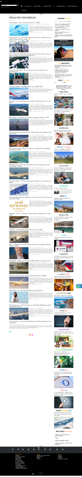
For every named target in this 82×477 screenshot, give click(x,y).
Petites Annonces (72, 6)
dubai (33, 92)
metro (43, 269)
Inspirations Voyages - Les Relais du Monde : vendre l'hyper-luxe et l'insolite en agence (63, 87)
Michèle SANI (32, 73)
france (41, 92)
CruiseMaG (18, 457)
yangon (48, 222)
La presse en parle (63, 459)
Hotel (64, 311)
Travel (63, 390)
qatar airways (21, 328)
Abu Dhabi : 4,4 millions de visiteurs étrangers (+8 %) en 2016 (29, 117)
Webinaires (63, 186)
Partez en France (19, 463)
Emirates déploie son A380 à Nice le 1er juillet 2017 (25, 86)
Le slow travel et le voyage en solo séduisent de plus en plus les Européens (63, 219)
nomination (33, 254)
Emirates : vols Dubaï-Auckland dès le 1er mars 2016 (25, 230)
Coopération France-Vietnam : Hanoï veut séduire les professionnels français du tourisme (63, 111)
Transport (64, 254)
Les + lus (60, 21)
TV (54, 6)
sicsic (42, 32)
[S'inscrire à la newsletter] (79, 286)
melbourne (35, 316)
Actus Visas (63, 166)
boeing (43, 315)
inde (42, 174)
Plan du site (40, 456)
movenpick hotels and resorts (46, 158)
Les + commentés (67, 21)
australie (35, 315)
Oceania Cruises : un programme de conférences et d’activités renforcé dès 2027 (64, 35)
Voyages (64, 350)
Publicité (60, 456)
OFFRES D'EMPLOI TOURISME (60, 68)
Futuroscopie (63, 329)
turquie (35, 191)
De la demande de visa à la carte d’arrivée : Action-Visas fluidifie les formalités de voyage (63, 169)
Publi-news (63, 92)
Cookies (39, 459)
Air (63, 235)
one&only (37, 254)
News (56, 21)
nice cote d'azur (48, 92)
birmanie (30, 222)
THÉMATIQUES (37, 6)
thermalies (33, 80)
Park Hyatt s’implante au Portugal (63, 295)
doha (10, 328)
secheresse (39, 32)
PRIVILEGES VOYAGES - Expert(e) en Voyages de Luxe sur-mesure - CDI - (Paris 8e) (64, 66)
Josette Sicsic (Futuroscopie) (35, 24)
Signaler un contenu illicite (43, 455)
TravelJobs (18, 464)
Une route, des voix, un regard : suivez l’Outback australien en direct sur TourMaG (64, 44)
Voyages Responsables (21, 468)
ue (37, 191)
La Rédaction (32, 57)
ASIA (56, 438)
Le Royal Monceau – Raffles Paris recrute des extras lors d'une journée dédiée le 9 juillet (63, 394)
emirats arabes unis (41, 125)
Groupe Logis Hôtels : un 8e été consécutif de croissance (62, 27)
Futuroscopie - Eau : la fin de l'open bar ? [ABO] (24, 23)
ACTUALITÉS (28, 6)
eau (30, 32)
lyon (41, 284)
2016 (30, 125)
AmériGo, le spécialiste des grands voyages (62, 435)
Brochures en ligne (20, 456)
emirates (38, 92)
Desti (63, 196)
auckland (31, 237)
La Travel (64, 274)
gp (38, 111)
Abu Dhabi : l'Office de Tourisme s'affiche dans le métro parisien (29, 261)
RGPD (38, 457)
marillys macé (33, 32)
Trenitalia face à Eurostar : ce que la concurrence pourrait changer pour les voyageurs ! (63, 258)
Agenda (60, 457)
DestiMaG (18, 459)
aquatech (31, 63)
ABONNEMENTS (61, 6)
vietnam (45, 222)
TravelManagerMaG (20, 466)
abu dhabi (33, 125)
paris (45, 206)
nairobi (42, 111)
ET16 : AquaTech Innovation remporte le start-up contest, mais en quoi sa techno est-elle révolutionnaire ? (30, 54)
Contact (60, 455)
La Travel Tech (19, 461)
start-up (39, 63)
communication (36, 269)
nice (44, 92)
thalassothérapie (36, 299)
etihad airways (38, 174)
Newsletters (47, 6)
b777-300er (39, 315)
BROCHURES (64, 431)
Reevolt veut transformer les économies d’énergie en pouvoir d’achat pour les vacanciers (62, 353)
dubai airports (37, 141)
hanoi (42, 222)
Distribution (64, 128)
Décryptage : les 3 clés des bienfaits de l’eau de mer (26, 290)
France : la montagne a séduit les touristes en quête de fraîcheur (62, 25)
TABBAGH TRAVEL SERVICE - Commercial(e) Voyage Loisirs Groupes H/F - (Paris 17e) (62, 71)
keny (40, 111)
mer (31, 299)
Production (63, 215)
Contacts (23, 10)
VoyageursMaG (19, 467)
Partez (64, 147)
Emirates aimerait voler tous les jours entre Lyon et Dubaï (28, 275)
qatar (32, 191)
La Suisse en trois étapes (60, 188)
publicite (48, 269)
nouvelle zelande (44, 237)
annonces (63, 63)
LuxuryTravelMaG (19, 462)
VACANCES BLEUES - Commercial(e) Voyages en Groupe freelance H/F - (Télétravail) (63, 75)
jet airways (46, 174)
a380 (30, 92)
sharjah (26, 328)
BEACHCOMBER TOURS (62, 440)
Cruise (64, 370)
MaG (64, 293)
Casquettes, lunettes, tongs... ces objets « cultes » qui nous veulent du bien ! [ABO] (63, 333)
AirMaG (17, 455)
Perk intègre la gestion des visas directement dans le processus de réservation (62, 414)
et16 (36, 63)
